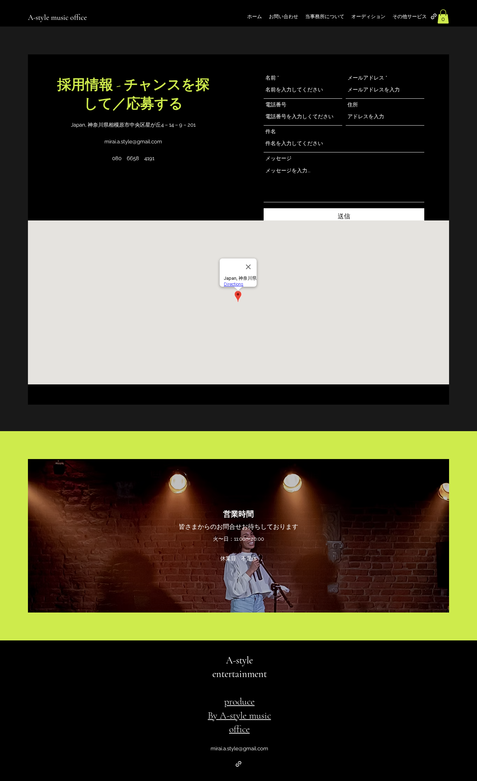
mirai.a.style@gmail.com (133, 141)
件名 (270, 131)
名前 (270, 78)
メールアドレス (365, 78)
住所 (352, 104)
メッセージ (278, 158)
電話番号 (275, 104)
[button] (443, 16)
